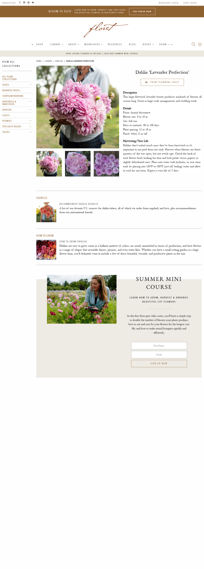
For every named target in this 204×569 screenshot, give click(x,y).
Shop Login (190, 3)
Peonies (7, 121)
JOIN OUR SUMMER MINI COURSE (121, 53)
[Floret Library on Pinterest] (28, 3)
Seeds (5, 85)
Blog (132, 44)
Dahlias (7, 109)
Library (55, 44)
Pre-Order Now (142, 11)
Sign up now (159, 363)
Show (163, 44)
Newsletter (9, 3)
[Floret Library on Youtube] (33, 3)
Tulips (6, 132)
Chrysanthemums (12, 96)
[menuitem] (39, 44)
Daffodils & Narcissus (9, 103)
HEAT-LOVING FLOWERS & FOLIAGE (84, 53)
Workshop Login (169, 3)
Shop (39, 44)
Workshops (92, 44)
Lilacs (6, 115)
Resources (115, 44)
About (72, 44)
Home (39, 61)
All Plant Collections (9, 78)
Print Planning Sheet (164, 82)
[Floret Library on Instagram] (24, 3)
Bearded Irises (11, 90)
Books (147, 44)
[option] (49, 164)
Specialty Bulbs (11, 126)
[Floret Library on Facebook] (20, 3)
